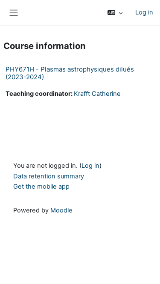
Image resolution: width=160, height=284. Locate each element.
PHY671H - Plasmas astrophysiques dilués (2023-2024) (70, 73)
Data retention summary (48, 176)
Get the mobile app (41, 186)
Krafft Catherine (97, 94)
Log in (144, 12)
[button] (115, 13)
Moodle (61, 210)
